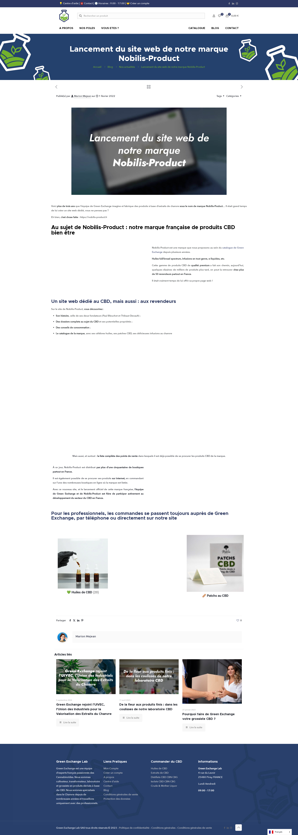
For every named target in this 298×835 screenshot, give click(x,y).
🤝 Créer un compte (137, 3)
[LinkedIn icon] (233, 3)
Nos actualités (127, 67)
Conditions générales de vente (121, 794)
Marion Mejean (82, 96)
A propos (109, 777)
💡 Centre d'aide (69, 3)
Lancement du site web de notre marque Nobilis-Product (173, 67)
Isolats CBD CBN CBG (163, 781)
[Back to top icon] (238, 827)
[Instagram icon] (237, 3)
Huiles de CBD (159, 768)
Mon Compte (111, 768)
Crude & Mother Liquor (164, 786)
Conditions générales (163, 828)
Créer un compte (113, 773)
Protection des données (117, 799)
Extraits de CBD (160, 773)
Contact (108, 786)
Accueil (97, 67)
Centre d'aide (111, 781)
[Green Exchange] (64, 15)
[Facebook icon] (229, 3)
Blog (110, 67)
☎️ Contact (86, 3)
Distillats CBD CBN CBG (164, 777)
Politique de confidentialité (134, 828)
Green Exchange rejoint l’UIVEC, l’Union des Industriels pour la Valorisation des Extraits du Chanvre (84, 709)
